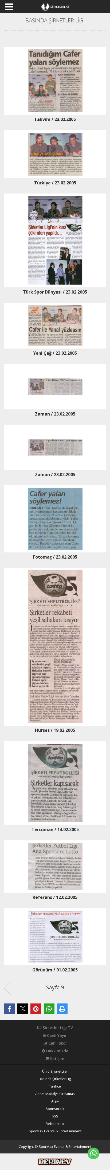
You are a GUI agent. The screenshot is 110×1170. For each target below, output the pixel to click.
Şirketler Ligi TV (57, 1027)
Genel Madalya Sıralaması (55, 1094)
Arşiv (55, 1101)
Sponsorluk (55, 1108)
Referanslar (55, 1123)
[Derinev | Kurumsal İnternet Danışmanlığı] (55, 1161)
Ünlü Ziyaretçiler (55, 1071)
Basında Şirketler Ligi (55, 1079)
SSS (55, 1116)
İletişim (56, 1058)
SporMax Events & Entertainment (55, 1131)
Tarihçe (55, 1086)
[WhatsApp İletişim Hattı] (93, 1153)
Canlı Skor (57, 1043)
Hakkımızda (56, 1051)
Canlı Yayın (57, 1035)
